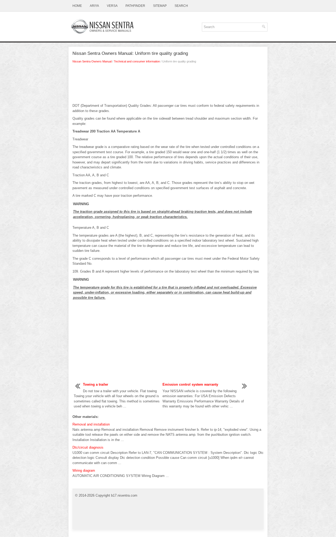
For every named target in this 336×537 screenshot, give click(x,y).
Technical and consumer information (137, 61)
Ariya (94, 6)
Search (181, 6)
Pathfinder (135, 6)
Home (77, 6)
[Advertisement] (168, 84)
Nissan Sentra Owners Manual (92, 61)
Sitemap (160, 6)
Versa (112, 6)
